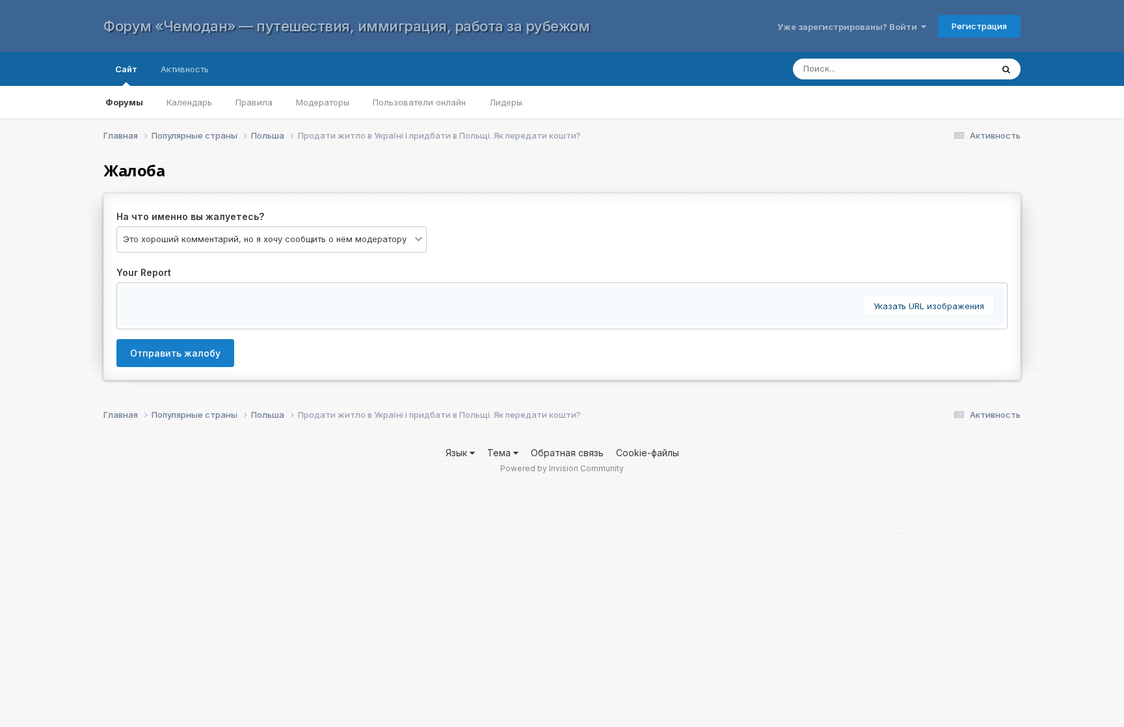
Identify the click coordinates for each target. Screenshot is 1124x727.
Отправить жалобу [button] (175, 353)
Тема (500, 452)
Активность (185, 69)
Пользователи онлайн (419, 102)
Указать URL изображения (929, 306)
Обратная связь (567, 452)
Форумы (124, 102)
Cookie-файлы (647, 452)
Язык (458, 452)
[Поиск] (1006, 69)
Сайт (126, 69)
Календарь (189, 102)
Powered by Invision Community (562, 468)
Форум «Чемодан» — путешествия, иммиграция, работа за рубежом (346, 26)
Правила (254, 102)
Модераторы (322, 102)
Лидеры (505, 102)
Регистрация (979, 26)
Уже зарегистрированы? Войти (849, 26)
